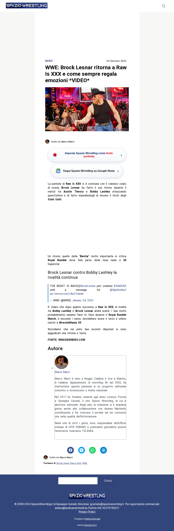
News (49, 61)
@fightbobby (117, 289)
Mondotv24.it (90, 525)
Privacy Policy (87, 511)
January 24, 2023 (82, 300)
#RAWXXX (120, 286)
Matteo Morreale (92, 519)
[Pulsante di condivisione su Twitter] (81, 450)
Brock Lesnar (63, 463)
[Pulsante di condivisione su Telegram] (103, 450)
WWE (84, 463)
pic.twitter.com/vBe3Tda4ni (66, 293)
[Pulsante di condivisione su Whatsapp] (92, 450)
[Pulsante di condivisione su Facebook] (70, 450)
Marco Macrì (62, 372)
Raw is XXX (75, 463)
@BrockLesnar (86, 286)
